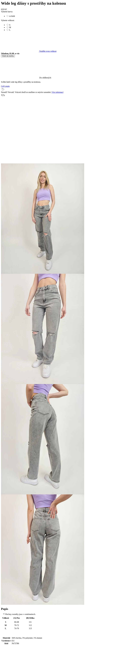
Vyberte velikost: (7, 20)
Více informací (57, 92)
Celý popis (5, 86)
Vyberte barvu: (7, 12)
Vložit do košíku (8, 56)
